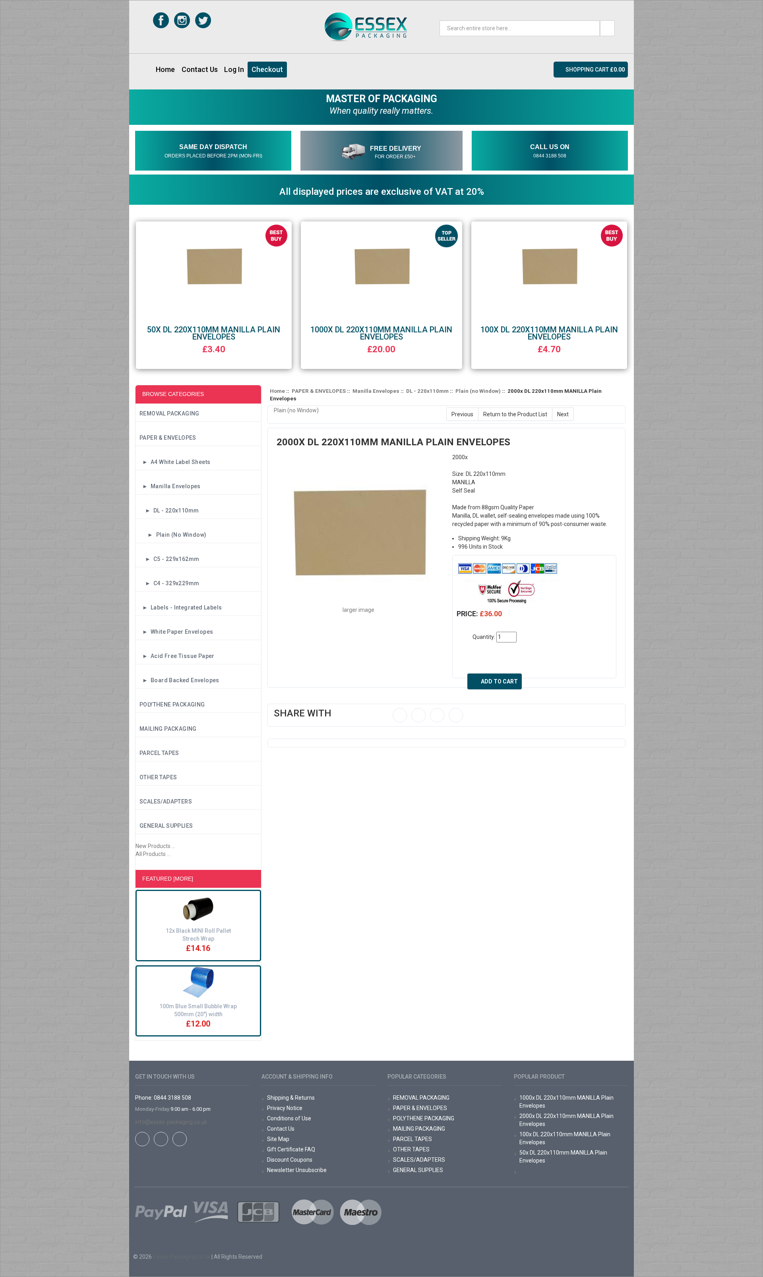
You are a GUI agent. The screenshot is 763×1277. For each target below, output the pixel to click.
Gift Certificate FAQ (291, 1149)
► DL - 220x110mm (169, 510)
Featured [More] (167, 878)
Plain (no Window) (478, 391)
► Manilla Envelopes (170, 486)
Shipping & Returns (291, 1098)
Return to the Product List (515, 414)
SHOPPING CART (595, 69)
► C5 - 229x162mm (169, 559)
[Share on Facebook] (400, 715)
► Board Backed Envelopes (179, 680)
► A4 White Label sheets (174, 462)
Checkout (267, 69)
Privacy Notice (284, 1108)
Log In (234, 70)
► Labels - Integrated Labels (180, 607)
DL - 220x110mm (427, 391)
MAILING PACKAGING (168, 729)
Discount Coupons (289, 1160)
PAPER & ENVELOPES (167, 438)
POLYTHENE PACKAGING (172, 704)
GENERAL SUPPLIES (166, 826)
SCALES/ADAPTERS (165, 801)
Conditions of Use (289, 1118)
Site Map (278, 1139)
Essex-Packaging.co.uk (181, 1257)
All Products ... (153, 854)
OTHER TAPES (158, 777)
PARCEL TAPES (159, 753)
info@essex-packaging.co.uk (171, 1122)
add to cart (499, 681)
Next (563, 414)
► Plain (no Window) (172, 535)
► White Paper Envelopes (176, 632)
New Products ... (155, 846)
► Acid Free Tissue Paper (177, 656)
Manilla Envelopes (375, 391)
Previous (462, 414)
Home (165, 70)
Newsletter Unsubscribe (297, 1170)
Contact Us (200, 70)
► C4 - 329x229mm (169, 583)
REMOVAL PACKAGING (169, 413)
